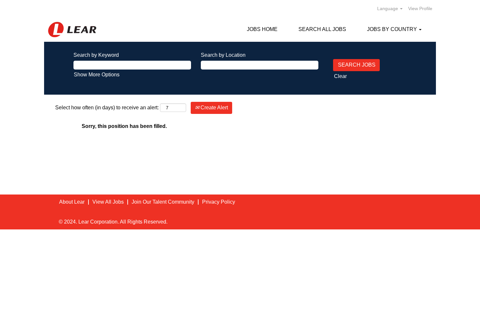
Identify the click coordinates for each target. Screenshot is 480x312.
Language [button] (388, 8)
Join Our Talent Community (163, 202)
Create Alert (213, 107)
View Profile (420, 8)
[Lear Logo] (72, 30)
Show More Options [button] (97, 74)
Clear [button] (340, 76)
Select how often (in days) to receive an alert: (107, 107)
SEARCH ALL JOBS (322, 29)
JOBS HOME (262, 29)
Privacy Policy (218, 202)
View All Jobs (108, 202)
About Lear (72, 202)
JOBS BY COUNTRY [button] (392, 29)
